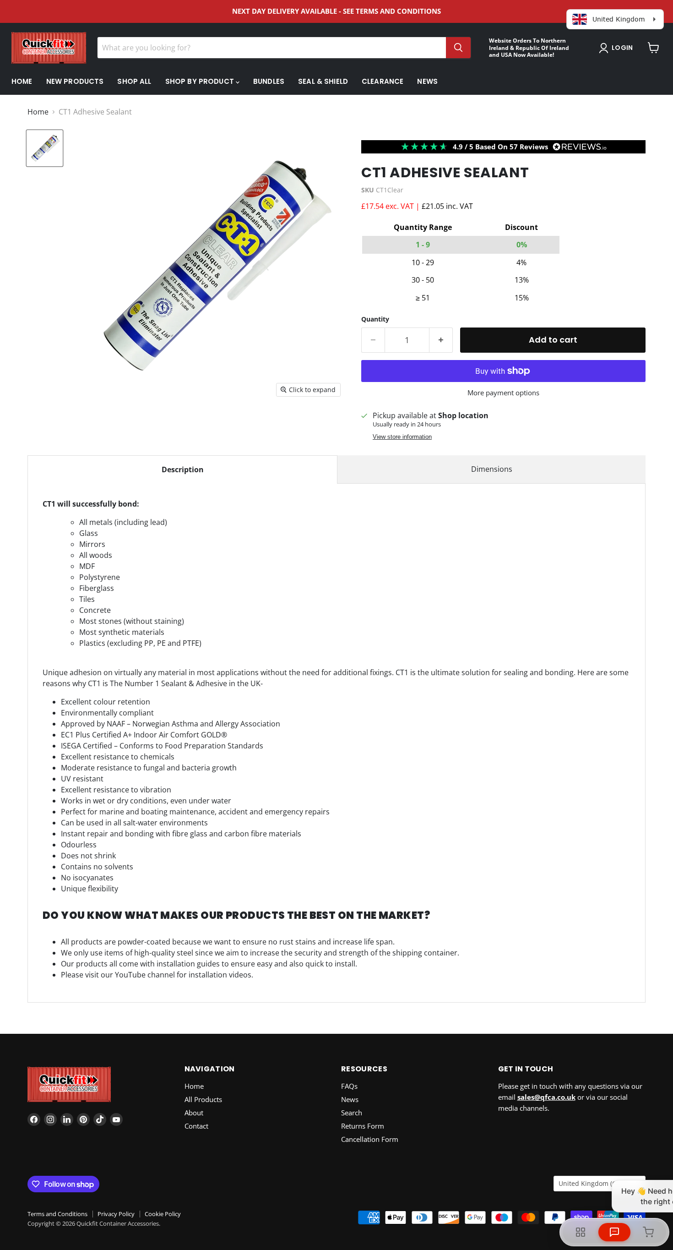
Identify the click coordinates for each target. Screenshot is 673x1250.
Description (183, 469)
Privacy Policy (116, 1214)
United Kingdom (595, 1183)
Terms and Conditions (57, 1214)
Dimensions (491, 469)
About (194, 1112)
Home (22, 81)
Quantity (375, 319)
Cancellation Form (369, 1139)
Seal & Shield (323, 81)
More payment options (503, 393)
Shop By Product (200, 81)
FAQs (349, 1086)
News (427, 81)
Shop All (134, 81)
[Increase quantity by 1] (441, 340)
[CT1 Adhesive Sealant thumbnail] (45, 148)
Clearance (382, 81)
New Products (75, 81)
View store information (402, 437)
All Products (203, 1099)
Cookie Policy (163, 1214)
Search (351, 1112)
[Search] (458, 47)
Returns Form (362, 1125)
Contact (196, 1125)
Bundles (268, 81)
